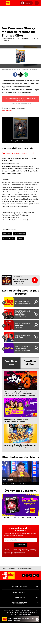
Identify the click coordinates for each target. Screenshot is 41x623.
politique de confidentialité (10, 553)
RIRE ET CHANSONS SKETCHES (22, 324)
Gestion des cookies (25, 614)
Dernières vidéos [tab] (29, 363)
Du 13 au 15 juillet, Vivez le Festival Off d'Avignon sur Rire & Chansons (17, 420)
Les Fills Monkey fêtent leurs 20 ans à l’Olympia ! (19, 518)
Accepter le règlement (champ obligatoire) (14, 108)
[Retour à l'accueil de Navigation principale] (8, 3)
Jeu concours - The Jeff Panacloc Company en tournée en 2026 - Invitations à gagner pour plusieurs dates (20, 447)
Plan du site (7, 610)
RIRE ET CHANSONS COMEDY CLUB (22, 347)
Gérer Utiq (13, 614)
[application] (20, 128)
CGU (35, 610)
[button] (20, 128)
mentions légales (20, 552)
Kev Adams (8, 479)
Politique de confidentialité (27, 612)
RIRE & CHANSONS (22, 301)
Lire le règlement (7, 110)
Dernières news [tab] (11, 363)
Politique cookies (11, 612)
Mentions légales (26, 610)
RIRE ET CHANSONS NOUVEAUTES (20, 280)
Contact (16, 610)
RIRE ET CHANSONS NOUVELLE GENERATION (22, 313)
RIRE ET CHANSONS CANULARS (22, 336)
